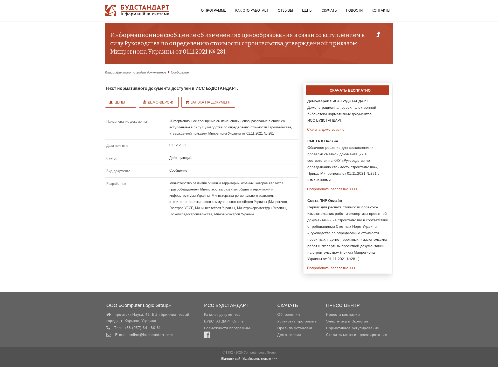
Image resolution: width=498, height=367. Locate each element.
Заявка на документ (210, 102)
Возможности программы (227, 328)
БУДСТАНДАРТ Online (224, 321)
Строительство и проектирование (356, 335)
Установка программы (297, 321)
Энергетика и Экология (347, 321)
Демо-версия (161, 102)
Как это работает (252, 10)
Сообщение (180, 72)
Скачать (329, 10)
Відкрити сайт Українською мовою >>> (249, 359)
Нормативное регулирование (352, 328)
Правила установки (294, 328)
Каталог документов (222, 314)
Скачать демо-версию (325, 129)
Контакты (381, 10)
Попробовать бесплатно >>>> (332, 189)
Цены (307, 10)
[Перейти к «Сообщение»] (378, 36)
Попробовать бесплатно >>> (331, 268)
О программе (213, 10)
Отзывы (285, 10)
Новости (354, 10)
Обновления (288, 314)
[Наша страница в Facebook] (207, 336)
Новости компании (343, 314)
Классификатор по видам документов (136, 72)
